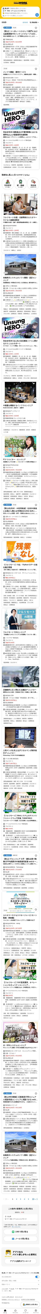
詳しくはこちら (16, 1226)
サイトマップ (18, 1296)
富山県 (12, 1288)
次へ (34, 1199)
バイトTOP (5, 1288)
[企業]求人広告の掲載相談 (28, 1299)
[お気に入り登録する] (36, 27)
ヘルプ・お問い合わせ (8, 1296)
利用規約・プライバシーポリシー (11, 1299)
